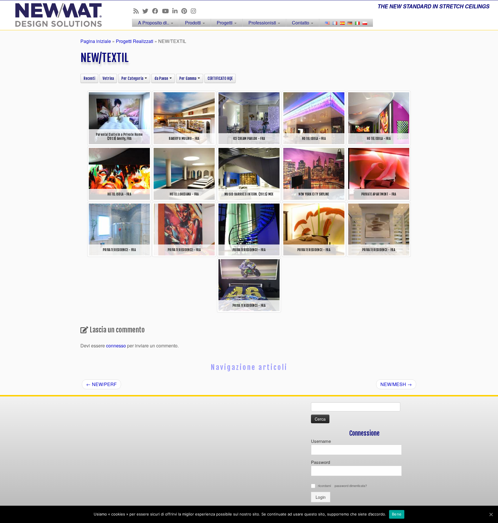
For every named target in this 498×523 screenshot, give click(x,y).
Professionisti (262, 22)
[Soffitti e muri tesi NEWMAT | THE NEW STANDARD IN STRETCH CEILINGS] (57, 15)
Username (321, 441)
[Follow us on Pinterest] (186, 10)
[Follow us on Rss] (137, 10)
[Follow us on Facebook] (157, 10)
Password (320, 462)
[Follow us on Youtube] (167, 10)
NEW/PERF (101, 384)
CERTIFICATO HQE (220, 78)
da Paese (161, 78)
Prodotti (193, 22)
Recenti (89, 78)
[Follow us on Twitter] (147, 10)
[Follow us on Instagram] (195, 10)
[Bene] (491, 514)
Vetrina (108, 78)
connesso (116, 345)
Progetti (225, 22)
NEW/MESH (396, 384)
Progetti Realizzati (134, 41)
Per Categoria (132, 78)
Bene (396, 514)
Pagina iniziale (95, 41)
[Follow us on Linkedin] (176, 10)
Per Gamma (188, 78)
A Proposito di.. (154, 22)
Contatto (301, 22)
